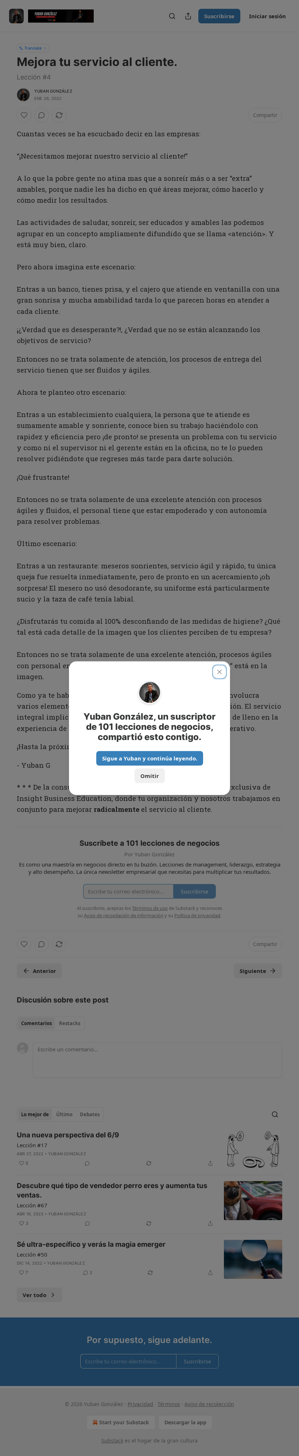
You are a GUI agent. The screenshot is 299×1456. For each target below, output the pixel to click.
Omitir (149, 775)
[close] (219, 672)
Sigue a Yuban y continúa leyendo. (149, 758)
